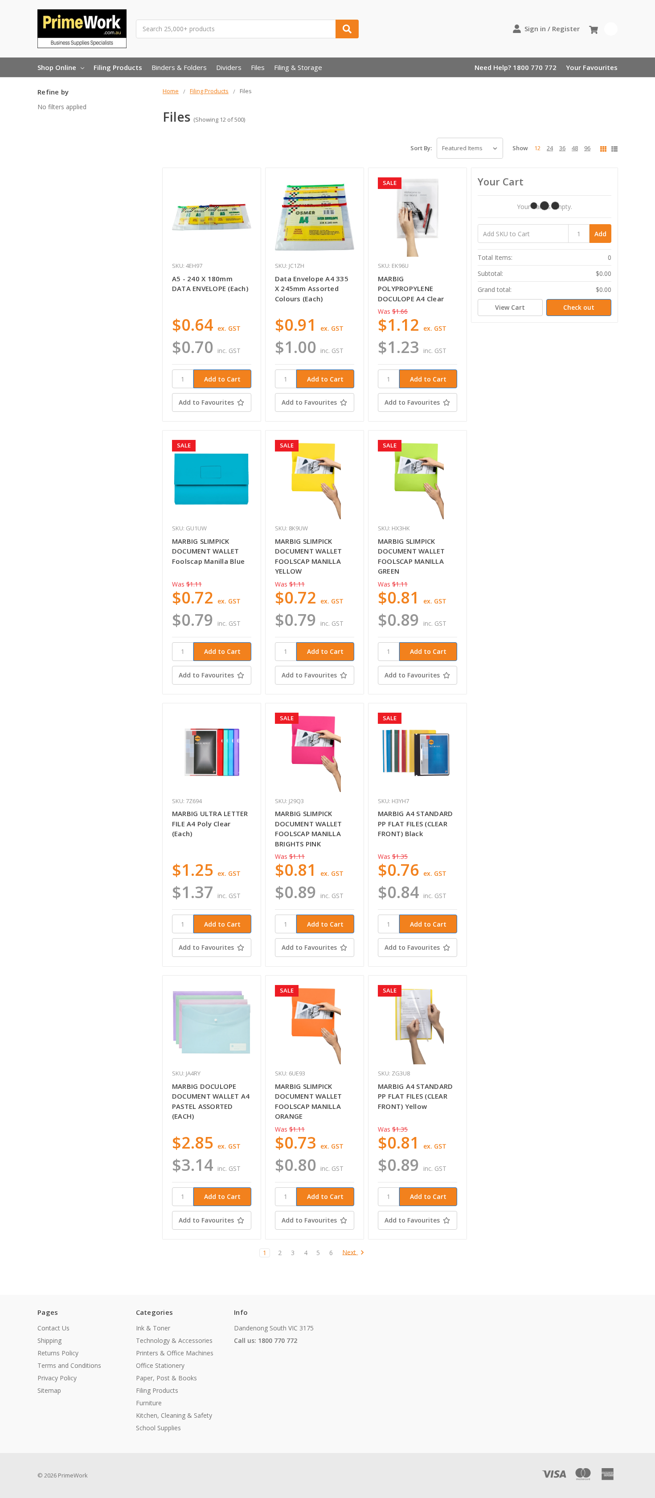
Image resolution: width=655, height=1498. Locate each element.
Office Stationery (160, 1365)
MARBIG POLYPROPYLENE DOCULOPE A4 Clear (411, 288)
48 (575, 148)
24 (550, 148)
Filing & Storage (298, 67)
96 (587, 148)
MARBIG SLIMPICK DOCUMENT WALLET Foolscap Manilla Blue (208, 551)
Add (600, 234)
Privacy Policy (57, 1378)
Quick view (211, 217)
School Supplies (158, 1428)
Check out (578, 307)
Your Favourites (592, 67)
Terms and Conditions (69, 1365)
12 (537, 148)
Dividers (229, 67)
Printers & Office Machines (174, 1353)
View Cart (510, 307)
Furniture (149, 1403)
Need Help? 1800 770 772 (516, 67)
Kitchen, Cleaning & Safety (174, 1415)
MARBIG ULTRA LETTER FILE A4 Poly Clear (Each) (210, 823)
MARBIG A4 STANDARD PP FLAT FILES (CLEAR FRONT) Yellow (415, 1096)
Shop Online (56, 67)
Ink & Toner (153, 1328)
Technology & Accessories (174, 1340)
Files (258, 67)
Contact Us (53, 1328)
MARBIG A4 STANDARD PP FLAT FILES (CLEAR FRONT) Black (415, 823)
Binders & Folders (179, 67)
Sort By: (421, 148)
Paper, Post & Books (166, 1378)
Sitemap (49, 1390)
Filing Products (118, 67)
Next (350, 1252)
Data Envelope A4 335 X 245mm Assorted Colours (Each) (311, 288)
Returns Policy (57, 1353)
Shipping (49, 1340)
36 (562, 148)
